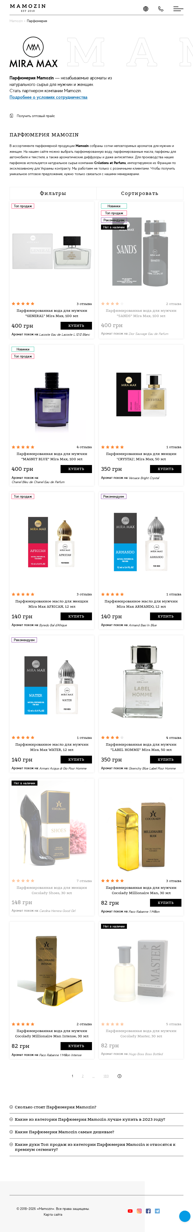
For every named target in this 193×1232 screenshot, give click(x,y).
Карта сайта (53, 1214)
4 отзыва (84, 447)
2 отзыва (173, 304)
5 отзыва (173, 1024)
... (93, 1076)
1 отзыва (173, 447)
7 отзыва (84, 881)
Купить (76, 326)
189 (106, 1076)
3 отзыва (84, 304)
